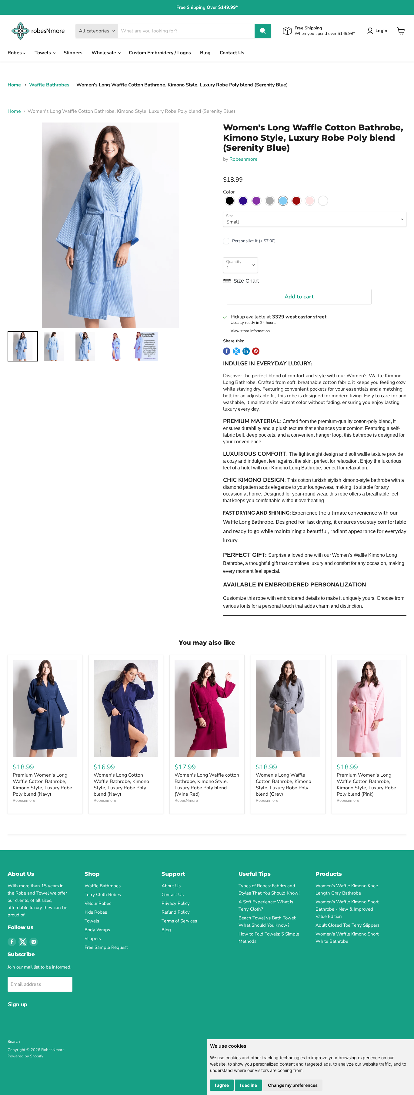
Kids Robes (96, 912)
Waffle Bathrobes (49, 85)
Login (381, 31)
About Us (171, 886)
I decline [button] (248, 1085)
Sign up (17, 1004)
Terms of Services (179, 921)
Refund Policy (176, 912)
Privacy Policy (176, 903)
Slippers (73, 52)
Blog (205, 52)
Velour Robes (98, 903)
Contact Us (232, 52)
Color (229, 192)
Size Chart (246, 281)
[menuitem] (23, 346)
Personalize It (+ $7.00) (253, 241)
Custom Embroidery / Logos (160, 52)
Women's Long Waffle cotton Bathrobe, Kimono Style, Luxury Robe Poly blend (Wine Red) (207, 785)
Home (14, 85)
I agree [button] (222, 1085)
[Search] (263, 31)
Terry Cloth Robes (103, 895)
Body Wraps (97, 930)
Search (14, 1041)
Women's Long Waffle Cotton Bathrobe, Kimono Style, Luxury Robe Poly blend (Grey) (283, 785)
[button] (230, 201)
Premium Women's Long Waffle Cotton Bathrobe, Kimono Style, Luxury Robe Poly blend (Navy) (42, 785)
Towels (43, 52)
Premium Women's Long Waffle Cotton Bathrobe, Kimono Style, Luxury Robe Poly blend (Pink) (366, 785)
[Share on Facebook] (226, 351)
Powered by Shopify (25, 1056)
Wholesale (104, 52)
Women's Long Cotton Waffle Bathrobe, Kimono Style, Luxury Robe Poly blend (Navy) (121, 785)
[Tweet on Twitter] (236, 351)
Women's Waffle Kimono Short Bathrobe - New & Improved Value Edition (347, 909)
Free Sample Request (106, 947)
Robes (15, 52)
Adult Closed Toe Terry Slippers (347, 925)
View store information (250, 331)
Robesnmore (243, 159)
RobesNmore (186, 800)
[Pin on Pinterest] (255, 351)
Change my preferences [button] (293, 1085)
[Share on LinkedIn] (246, 351)
